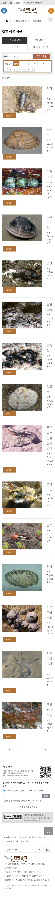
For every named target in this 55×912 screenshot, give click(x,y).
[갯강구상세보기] (22, 99)
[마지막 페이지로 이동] (46, 749)
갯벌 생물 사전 (15, 40)
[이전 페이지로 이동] (14, 749)
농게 (49, 525)
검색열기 (51, 11)
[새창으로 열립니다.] (27, 807)
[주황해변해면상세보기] (22, 715)
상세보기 (9, 116)
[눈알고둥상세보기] (22, 494)
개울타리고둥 (49, 176)
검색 (38, 56)
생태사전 (37, 21)
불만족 (30, 790)
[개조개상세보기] (22, 140)
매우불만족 (39, 790)
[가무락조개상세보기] (22, 227)
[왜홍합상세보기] (22, 356)
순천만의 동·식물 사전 (40, 46)
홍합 (49, 262)
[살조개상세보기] (22, 397)
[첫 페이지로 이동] (9, 749)
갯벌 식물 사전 (40, 40)
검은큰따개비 (49, 612)
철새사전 (15, 46)
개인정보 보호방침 (11, 841)
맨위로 (48, 831)
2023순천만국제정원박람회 (33, 2)
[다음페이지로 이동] (41, 749)
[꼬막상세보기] (22, 577)
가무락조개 (49, 222)
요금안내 (22, 837)
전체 (16, 63)
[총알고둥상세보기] (22, 314)
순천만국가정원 (7, 2)
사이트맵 (24, 841)
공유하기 (50, 19)
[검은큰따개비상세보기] (22, 618)
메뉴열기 (4, 11)
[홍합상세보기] (22, 273)
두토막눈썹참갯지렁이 (49, 438)
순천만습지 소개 (10, 837)
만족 (16, 790)
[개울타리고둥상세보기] (22, 181)
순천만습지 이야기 (22, 21)
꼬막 (49, 566)
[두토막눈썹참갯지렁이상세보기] (22, 438)
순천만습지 (18, 2)
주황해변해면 (49, 709)
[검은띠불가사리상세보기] (22, 664)
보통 (22, 790)
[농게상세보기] (22, 535)
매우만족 (8, 790)
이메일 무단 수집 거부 (37, 837)
